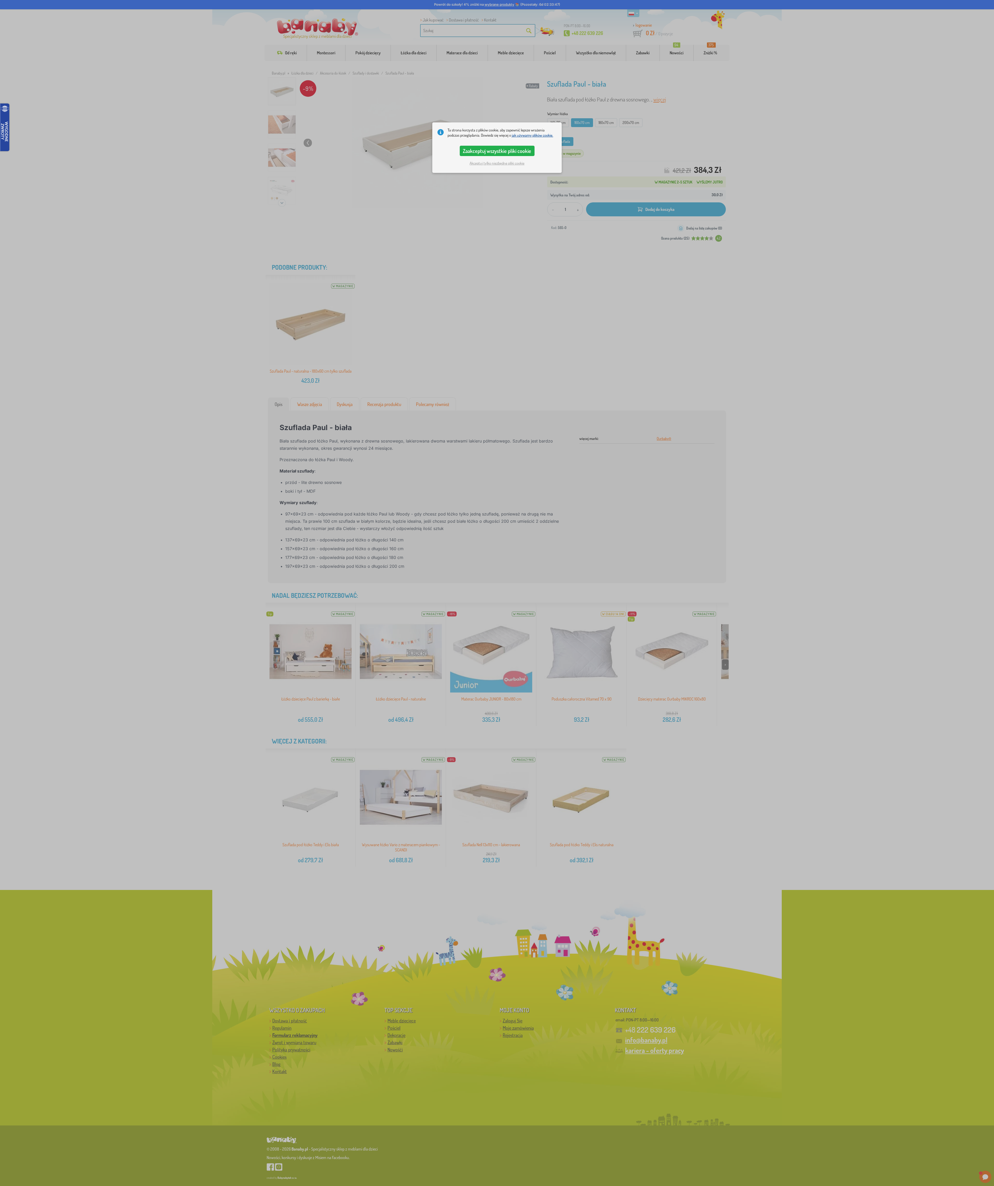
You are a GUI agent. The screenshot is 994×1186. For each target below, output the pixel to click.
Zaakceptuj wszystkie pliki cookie (497, 151)
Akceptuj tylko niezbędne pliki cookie (497, 163)
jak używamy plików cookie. (532, 135)
